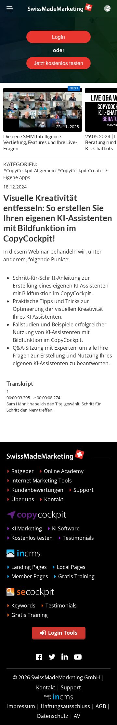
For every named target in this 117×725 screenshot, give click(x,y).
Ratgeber (22, 471)
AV (77, 715)
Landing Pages (29, 567)
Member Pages (29, 576)
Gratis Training (76, 576)
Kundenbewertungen (37, 489)
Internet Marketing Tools (41, 480)
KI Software (66, 528)
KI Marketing (26, 528)
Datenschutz (52, 715)
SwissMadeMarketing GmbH (65, 677)
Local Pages (71, 567)
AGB (101, 706)
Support (83, 489)
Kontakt (53, 499)
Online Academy (64, 471)
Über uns (22, 499)
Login (58, 36)
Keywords (23, 605)
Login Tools (62, 632)
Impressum (21, 706)
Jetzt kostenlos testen (58, 63)
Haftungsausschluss (65, 706)
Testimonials (78, 537)
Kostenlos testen (32, 537)
